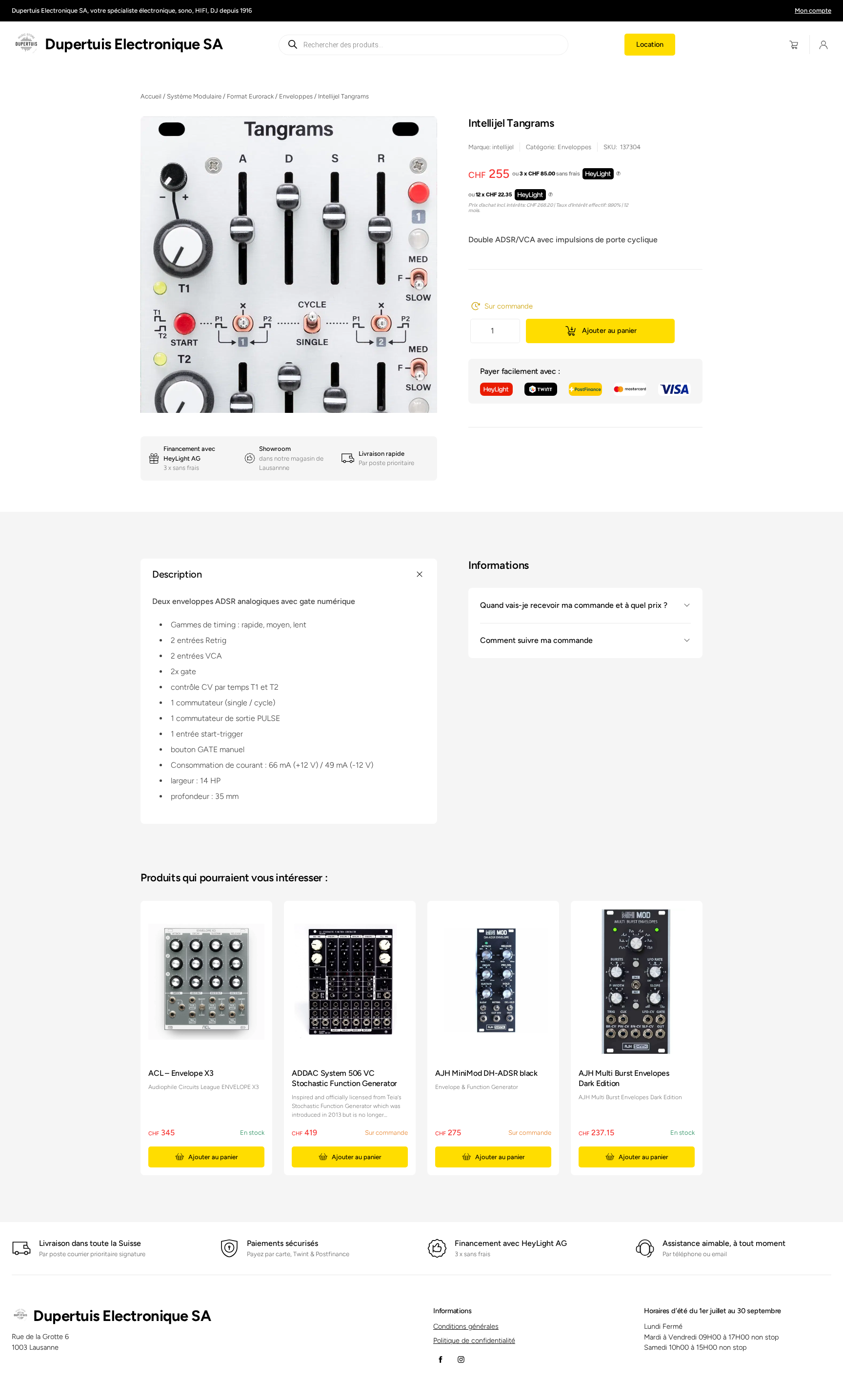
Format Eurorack (250, 96)
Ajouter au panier (609, 330)
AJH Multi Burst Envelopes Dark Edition (624, 1078)
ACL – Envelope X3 (181, 1073)
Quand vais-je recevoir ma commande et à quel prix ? (573, 605)
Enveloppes (296, 96)
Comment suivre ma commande (536, 640)
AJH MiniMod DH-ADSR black (486, 1073)
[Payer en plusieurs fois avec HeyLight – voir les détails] (618, 174)
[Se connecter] (824, 45)
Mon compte (813, 10)
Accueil (150, 96)
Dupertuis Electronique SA (133, 44)
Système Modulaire (194, 96)
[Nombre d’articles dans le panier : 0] (793, 44)
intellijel (503, 147)
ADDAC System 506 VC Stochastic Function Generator (344, 1078)
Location (649, 44)
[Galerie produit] (288, 385)
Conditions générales (466, 1326)
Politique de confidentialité (474, 1340)
